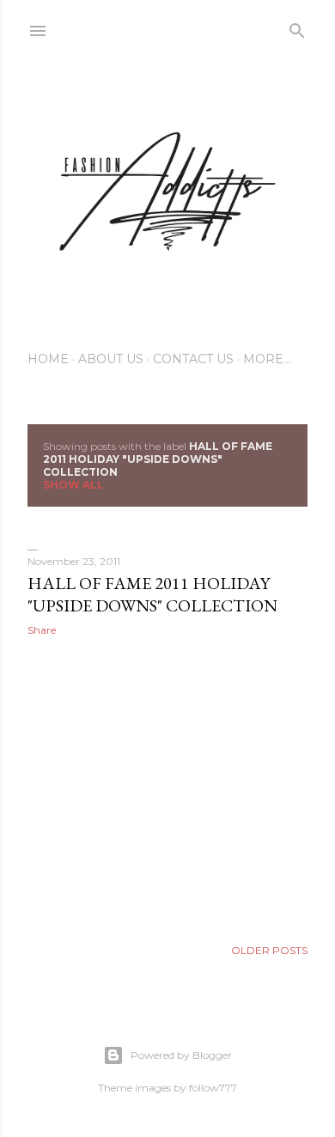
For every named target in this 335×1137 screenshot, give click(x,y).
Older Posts (269, 950)
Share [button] (41, 629)
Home (48, 359)
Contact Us (193, 359)
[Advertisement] (167, 786)
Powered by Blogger (181, 1055)
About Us (110, 359)
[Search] (297, 27)
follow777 (213, 1087)
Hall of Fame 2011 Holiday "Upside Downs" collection (152, 594)
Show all (73, 484)
